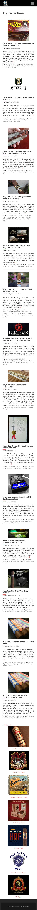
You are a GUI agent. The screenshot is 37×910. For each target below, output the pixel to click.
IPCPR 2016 (15, 313)
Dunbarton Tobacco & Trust (18, 797)
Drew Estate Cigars (18, 822)
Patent (29, 468)
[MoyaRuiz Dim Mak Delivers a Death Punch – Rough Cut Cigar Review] (18, 329)
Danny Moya (13, 65)
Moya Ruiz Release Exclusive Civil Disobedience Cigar (17, 498)
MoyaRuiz (10, 121)
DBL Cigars (18, 897)
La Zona (8, 315)
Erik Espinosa (18, 119)
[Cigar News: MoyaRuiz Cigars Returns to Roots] (18, 84)
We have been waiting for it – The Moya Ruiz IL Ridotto (16, 247)
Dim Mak (9, 362)
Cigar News (12, 64)
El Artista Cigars (18, 848)
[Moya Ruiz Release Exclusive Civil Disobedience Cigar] (18, 484)
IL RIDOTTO (26, 217)
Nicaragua (21, 315)
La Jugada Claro (21, 407)
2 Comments (14, 523)
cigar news (6, 65)
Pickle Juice (26, 561)
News (4, 409)
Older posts (7, 725)
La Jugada (25, 119)
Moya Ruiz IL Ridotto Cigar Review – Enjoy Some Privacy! (18, 197)
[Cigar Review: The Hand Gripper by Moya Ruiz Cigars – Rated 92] (18, 138)
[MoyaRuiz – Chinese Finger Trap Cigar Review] (18, 628)
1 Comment (13, 67)
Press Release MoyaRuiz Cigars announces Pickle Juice (16, 541)
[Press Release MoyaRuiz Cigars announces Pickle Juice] (18, 533)
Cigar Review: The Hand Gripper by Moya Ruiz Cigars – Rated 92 (17, 152)
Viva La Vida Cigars (18, 772)
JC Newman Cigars (18, 749)
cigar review (16, 311)
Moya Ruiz (30, 65)
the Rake (29, 611)
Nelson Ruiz (6, 67)
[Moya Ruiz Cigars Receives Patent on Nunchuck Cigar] (18, 429)
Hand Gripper (19, 172)
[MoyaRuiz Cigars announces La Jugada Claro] (18, 376)
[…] (14, 61)
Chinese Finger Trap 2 (27, 64)
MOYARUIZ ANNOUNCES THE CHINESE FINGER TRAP (15, 696)
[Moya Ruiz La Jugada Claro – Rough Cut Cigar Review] (18, 279)
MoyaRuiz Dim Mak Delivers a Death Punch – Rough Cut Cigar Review (17, 339)
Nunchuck (24, 468)
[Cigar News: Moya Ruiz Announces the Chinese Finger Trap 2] (18, 30)
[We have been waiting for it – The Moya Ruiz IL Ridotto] (18, 235)
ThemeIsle (26, 906)
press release (10, 409)
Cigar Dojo (13, 664)
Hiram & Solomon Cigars (18, 872)
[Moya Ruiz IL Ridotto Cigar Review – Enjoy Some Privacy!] (18, 187)
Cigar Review (12, 170)
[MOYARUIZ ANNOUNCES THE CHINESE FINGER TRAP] (18, 682)
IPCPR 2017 (6, 219)
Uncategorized (20, 118)
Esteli (9, 313)
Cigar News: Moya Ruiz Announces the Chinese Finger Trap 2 (18, 44)
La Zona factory (21, 65)
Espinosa (5, 665)
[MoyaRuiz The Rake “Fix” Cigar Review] (18, 578)
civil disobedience (8, 521)
